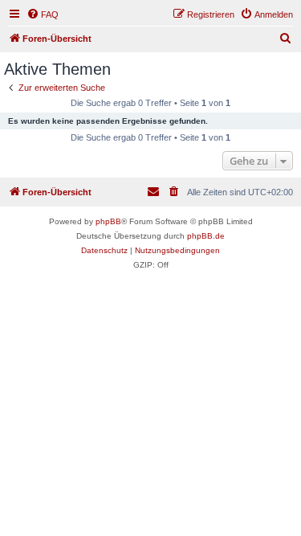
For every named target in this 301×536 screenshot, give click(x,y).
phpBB (108, 221)
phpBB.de (206, 235)
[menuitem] (42, 14)
